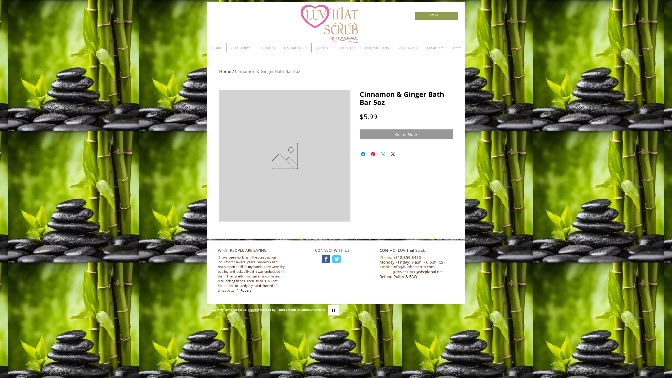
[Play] (333, 310)
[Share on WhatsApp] (383, 154)
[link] (433, 14)
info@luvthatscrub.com (414, 266)
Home (225, 71)
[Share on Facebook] (363, 154)
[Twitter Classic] (336, 259)
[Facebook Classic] (326, 259)
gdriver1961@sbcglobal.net (418, 271)
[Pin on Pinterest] (373, 154)
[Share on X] (393, 154)
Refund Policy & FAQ (398, 276)
